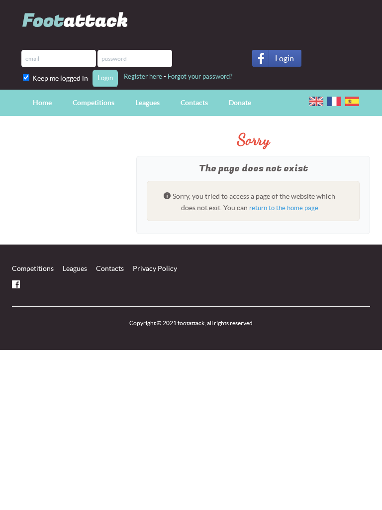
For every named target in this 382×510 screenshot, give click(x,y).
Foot (75, 20)
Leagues (147, 103)
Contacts (194, 103)
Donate (240, 103)
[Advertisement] (66, 190)
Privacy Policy (155, 268)
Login (284, 58)
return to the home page (283, 208)
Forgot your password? (200, 76)
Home (42, 103)
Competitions (93, 103)
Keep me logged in (61, 78)
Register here (143, 76)
